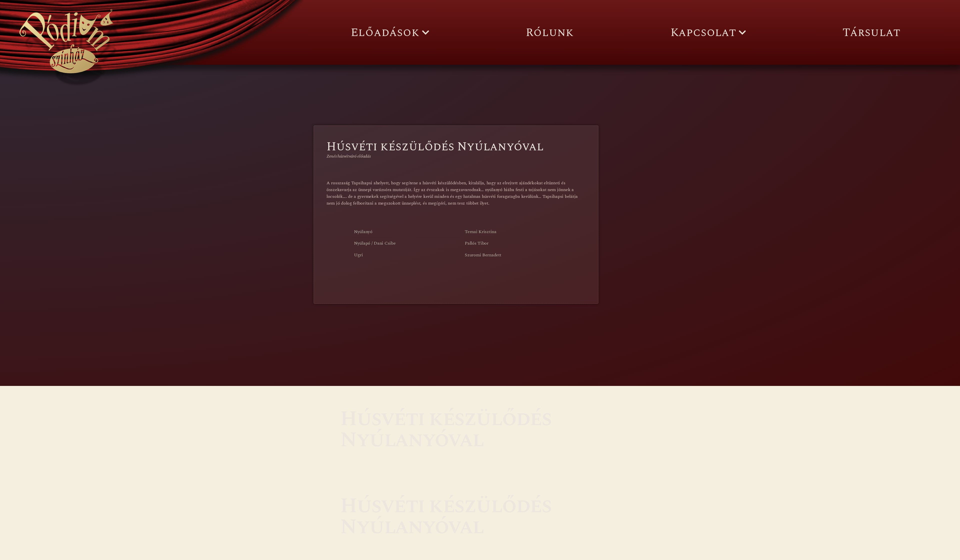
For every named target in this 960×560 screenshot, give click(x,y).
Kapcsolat (703, 32)
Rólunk (550, 32)
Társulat (871, 32)
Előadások (385, 32)
